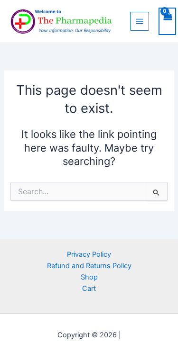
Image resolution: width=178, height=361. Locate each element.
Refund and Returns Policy (89, 266)
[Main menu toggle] (139, 21)
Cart (89, 288)
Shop (89, 277)
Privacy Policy (89, 254)
